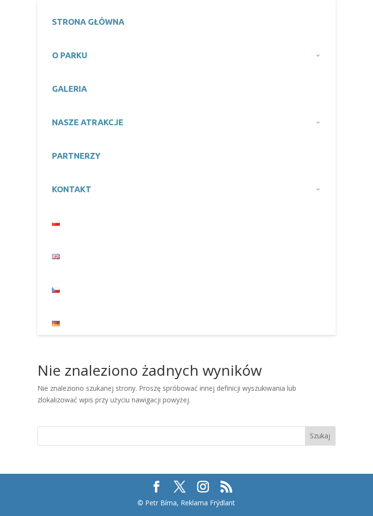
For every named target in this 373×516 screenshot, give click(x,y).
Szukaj (320, 435)
